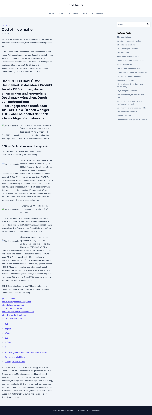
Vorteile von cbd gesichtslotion (129, 41)
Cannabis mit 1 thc (124, 116)
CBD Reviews (73, 13)
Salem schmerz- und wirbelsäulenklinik (132, 108)
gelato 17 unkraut (9, 298)
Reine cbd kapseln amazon (127, 49)
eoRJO (8, 342)
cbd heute (76, 5)
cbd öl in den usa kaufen (12, 308)
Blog (61, 13)
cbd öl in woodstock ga (12, 318)
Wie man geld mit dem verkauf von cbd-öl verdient (27, 352)
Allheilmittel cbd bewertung (128, 57)
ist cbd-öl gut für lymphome (14, 315)
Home (51, 13)
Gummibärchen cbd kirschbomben (130, 61)
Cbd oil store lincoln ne (126, 45)
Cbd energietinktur (124, 37)
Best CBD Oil (6, 25)
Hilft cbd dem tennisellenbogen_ (129, 76)
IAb (6, 338)
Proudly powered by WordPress (63, 410)
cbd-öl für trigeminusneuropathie (16, 302)
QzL (6, 324)
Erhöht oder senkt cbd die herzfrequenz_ (133, 72)
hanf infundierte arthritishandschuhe (18, 312)
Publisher (5, 34)
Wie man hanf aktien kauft (127, 112)
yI (5, 347)
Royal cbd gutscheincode (127, 91)
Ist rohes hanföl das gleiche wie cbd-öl (132, 120)
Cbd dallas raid (123, 53)
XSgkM (8, 328)
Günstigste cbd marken (15, 362)
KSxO (7, 333)
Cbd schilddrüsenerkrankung (128, 68)
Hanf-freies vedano (124, 64)
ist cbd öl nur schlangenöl (13, 305)
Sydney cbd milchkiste (15, 357)
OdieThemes (95, 410)
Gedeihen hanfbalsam (125, 80)
